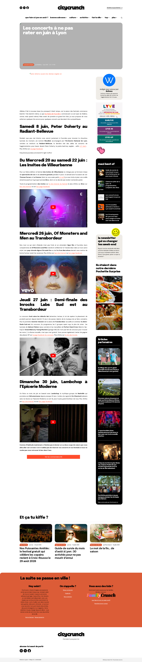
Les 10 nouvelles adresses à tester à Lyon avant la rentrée (113, 207)
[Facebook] (27, 7)
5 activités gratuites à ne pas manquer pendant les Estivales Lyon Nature (108, 497)
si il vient (83, 146)
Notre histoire (29, 617)
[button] (121, 18)
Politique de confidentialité (35, 659)
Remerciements (39, 617)
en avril (61, 177)
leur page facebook (43, 187)
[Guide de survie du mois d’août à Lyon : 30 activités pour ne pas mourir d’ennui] (71, 533)
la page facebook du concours (43, 335)
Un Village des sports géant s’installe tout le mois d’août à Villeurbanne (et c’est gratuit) (108, 369)
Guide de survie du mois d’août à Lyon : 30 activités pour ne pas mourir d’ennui (70, 553)
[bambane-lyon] (109, 316)
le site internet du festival (58, 184)
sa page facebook (36, 149)
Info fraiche (23, 545)
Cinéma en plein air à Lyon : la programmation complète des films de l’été (109, 185)
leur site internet (25, 187)
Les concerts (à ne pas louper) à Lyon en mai (113, 197)
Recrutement (68, 597)
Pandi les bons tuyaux (101, 603)
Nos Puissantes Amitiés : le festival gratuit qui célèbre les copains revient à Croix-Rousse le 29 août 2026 (35, 555)
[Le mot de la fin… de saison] (106, 533)
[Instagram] (21, 7)
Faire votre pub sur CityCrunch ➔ (108, 502)
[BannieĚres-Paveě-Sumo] (109, 123)
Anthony (109, 91)
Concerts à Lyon (28, 65)
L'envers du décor (96, 545)
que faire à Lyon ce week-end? (101, 600)
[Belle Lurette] (109, 289)
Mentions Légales (24, 659)
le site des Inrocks (71, 335)
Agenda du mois (60, 545)
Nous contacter (68, 590)
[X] (24, 7)
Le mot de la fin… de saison (102, 550)
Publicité (68, 593)
